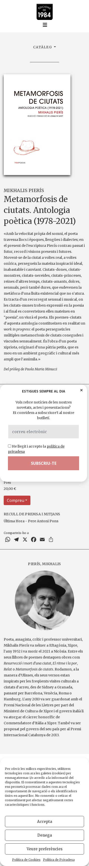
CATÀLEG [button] (43, 47)
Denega (44, 835)
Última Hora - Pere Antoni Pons (31, 521)
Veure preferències (45, 849)
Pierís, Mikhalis (44, 564)
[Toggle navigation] (45, 24)
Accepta (44, 821)
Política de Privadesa (59, 860)
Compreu (15, 500)
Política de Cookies (26, 860)
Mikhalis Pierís (24, 190)
